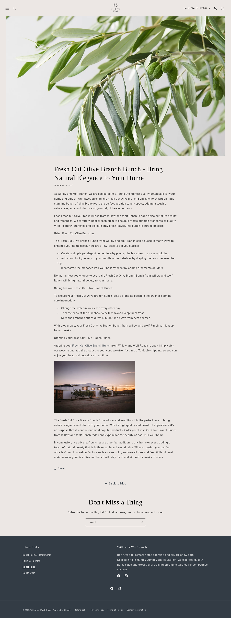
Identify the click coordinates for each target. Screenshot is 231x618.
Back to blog (117, 483)
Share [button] (61, 468)
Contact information (136, 610)
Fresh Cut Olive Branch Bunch (91, 345)
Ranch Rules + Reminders (36, 555)
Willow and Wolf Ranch (41, 610)
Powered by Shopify (62, 610)
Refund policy (81, 610)
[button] (7, 8)
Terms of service (115, 610)
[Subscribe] (142, 522)
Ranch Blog (29, 567)
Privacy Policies (31, 561)
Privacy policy (97, 610)
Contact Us (28, 573)
